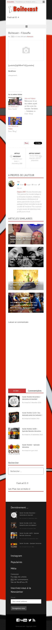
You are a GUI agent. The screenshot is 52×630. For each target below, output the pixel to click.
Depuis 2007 (21, 192)
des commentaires (19, 579)
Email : (13, 597)
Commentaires (35, 390)
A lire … (17, 390)
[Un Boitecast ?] (15, 101)
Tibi (18, 182)
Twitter (21, 185)
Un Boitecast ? (13, 106)
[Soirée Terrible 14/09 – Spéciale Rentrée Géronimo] (14, 434)
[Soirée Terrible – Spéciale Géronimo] (14, 450)
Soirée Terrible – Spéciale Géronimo (30, 543)
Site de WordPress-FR (19, 582)
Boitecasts (30, 36)
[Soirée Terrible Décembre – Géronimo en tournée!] (14, 402)
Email (35, 185)
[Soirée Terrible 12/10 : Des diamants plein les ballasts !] (14, 418)
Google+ (29, 185)
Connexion (15, 574)
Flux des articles (19, 577)
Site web (19, 188)
